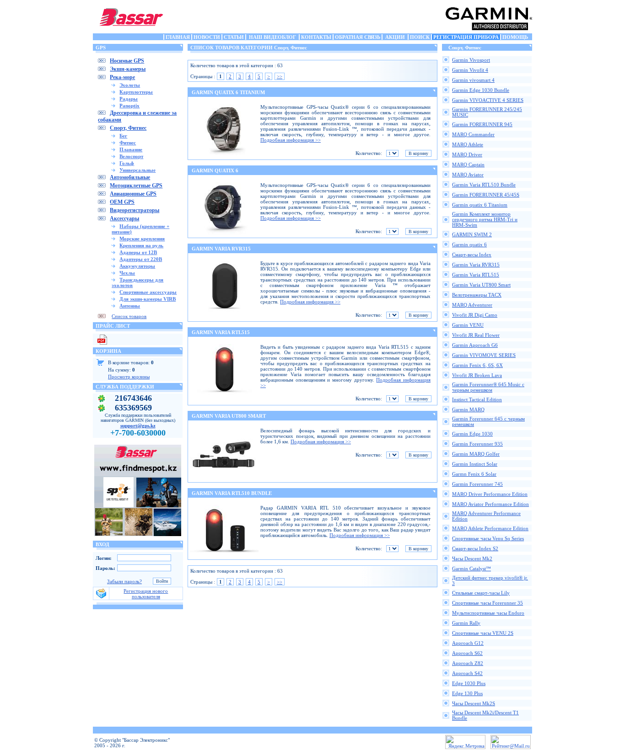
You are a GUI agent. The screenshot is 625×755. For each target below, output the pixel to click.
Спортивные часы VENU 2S (482, 633)
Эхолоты (129, 85)
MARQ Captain (468, 164)
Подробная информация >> (290, 140)
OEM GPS (122, 202)
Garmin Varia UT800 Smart (481, 284)
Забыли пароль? (124, 581)
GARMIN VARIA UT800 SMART (229, 416)
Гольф (126, 163)
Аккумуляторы (137, 266)
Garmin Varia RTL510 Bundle (484, 184)
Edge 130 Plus (467, 693)
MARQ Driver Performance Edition (490, 494)
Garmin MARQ (468, 409)
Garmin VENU (468, 325)
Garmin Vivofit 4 (470, 70)
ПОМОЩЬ (515, 37)
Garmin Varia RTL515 (475, 274)
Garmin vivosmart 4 (473, 80)
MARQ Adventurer (472, 305)
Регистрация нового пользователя (146, 593)
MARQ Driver (467, 154)
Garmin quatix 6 (469, 244)
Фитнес (127, 142)
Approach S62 (467, 653)
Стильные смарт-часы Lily (481, 592)
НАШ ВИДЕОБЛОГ (272, 37)
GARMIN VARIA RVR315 (221, 248)
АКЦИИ (395, 37)
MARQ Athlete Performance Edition (490, 528)
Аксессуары (124, 218)
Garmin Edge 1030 (472, 433)
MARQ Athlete (467, 144)
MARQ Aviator (468, 174)
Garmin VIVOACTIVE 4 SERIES (487, 100)
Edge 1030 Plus (468, 683)
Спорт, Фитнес (128, 128)
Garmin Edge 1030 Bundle (480, 90)
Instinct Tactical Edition (477, 399)
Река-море (122, 77)
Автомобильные (130, 177)
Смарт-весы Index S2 (475, 548)
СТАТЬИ (234, 37)
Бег (123, 135)
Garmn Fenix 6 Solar (474, 474)
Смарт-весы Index (471, 254)
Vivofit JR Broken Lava (477, 375)
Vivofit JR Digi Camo (474, 315)
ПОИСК (420, 37)
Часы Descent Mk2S (473, 703)
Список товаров (129, 316)
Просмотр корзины (129, 376)
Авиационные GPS (133, 194)
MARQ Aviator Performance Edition (490, 504)
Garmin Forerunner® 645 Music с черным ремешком (488, 387)
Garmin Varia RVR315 (476, 264)
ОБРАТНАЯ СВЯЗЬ (357, 37)
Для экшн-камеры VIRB (147, 299)
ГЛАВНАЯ (178, 37)
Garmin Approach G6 (475, 345)
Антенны (129, 305)
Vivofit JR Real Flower (476, 335)
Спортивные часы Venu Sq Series (488, 538)
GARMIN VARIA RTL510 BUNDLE (232, 493)
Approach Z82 (467, 663)
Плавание (130, 149)
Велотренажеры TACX (476, 295)
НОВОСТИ (207, 37)
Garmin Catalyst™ (471, 568)
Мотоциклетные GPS (136, 185)
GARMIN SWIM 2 (472, 234)
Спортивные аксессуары (148, 292)
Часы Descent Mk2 (472, 558)
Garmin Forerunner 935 (477, 444)
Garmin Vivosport (471, 60)
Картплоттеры (136, 92)
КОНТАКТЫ (316, 37)
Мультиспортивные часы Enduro (488, 613)
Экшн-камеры (127, 69)
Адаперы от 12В (138, 252)
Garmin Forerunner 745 (477, 484)
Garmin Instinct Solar (474, 464)
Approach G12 (468, 643)
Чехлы (127, 273)
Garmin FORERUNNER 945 (482, 124)
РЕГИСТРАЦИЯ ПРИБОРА (466, 37)
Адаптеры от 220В (140, 259)
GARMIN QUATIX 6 (215, 170)
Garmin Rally (466, 623)
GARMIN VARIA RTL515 (221, 332)
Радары (128, 98)
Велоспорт (131, 156)
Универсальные (137, 170)
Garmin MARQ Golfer (476, 454)
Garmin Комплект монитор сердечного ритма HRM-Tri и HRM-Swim (484, 219)
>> (279, 76)
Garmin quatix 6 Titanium (479, 204)
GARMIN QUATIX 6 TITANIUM (228, 92)
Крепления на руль (141, 245)
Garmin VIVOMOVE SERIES (484, 355)
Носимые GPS (127, 61)
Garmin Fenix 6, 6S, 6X (477, 365)
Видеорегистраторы (134, 210)
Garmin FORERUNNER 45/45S (485, 194)
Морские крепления (142, 238)
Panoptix (129, 105)
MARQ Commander (473, 134)
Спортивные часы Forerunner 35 (487, 603)
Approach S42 (467, 673)
